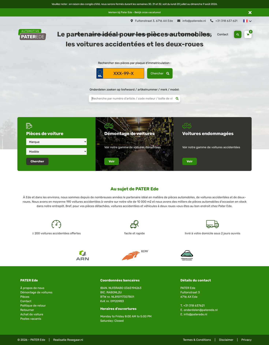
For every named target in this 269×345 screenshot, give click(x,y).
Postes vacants (30, 318)
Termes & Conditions (197, 340)
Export (206, 34)
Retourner (27, 310)
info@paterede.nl (194, 21)
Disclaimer (226, 340)
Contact (222, 34)
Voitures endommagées (143, 34)
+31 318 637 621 (226, 21)
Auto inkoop (188, 34)
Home (79, 34)
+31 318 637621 (194, 305)
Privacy (246, 340)
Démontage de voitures (105, 34)
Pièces (169, 34)
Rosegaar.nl (75, 340)
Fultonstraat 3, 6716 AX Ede (153, 21)
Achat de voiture (31, 314)
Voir (112, 161)
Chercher (157, 73)
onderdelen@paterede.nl (201, 310)
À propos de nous (32, 288)
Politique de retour (33, 305)
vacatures (154, 12)
